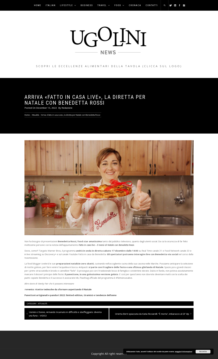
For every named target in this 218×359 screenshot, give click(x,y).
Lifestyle (66, 5)
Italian (51, 5)
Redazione (67, 107)
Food (117, 5)
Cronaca (135, 5)
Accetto (203, 351)
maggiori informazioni (183, 351)
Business (87, 5)
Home (37, 5)
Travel (102, 5)
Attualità (42, 303)
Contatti (152, 5)
